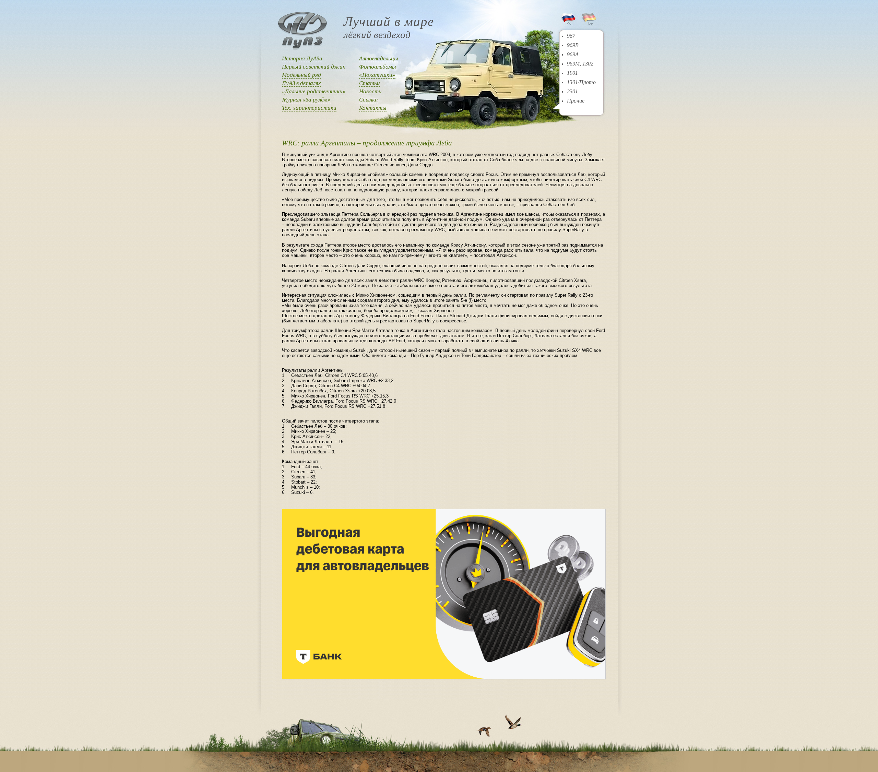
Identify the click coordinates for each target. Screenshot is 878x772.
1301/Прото (581, 82)
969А (573, 54)
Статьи (369, 83)
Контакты (373, 108)
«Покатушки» (377, 75)
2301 (572, 91)
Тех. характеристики (309, 108)
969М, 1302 (580, 64)
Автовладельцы (378, 58)
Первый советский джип (314, 66)
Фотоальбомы (377, 66)
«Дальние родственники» (314, 91)
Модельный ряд (301, 75)
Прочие (575, 101)
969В (573, 45)
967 (571, 36)
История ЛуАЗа (302, 58)
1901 (572, 73)
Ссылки (368, 99)
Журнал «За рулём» (306, 99)
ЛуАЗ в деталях (301, 83)
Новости (370, 91)
